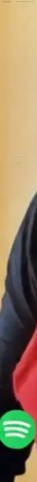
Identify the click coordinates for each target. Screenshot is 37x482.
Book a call (31, 1)
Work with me (23, 1)
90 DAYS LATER (6, 1)
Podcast (27, 1)
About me (18, 1)
